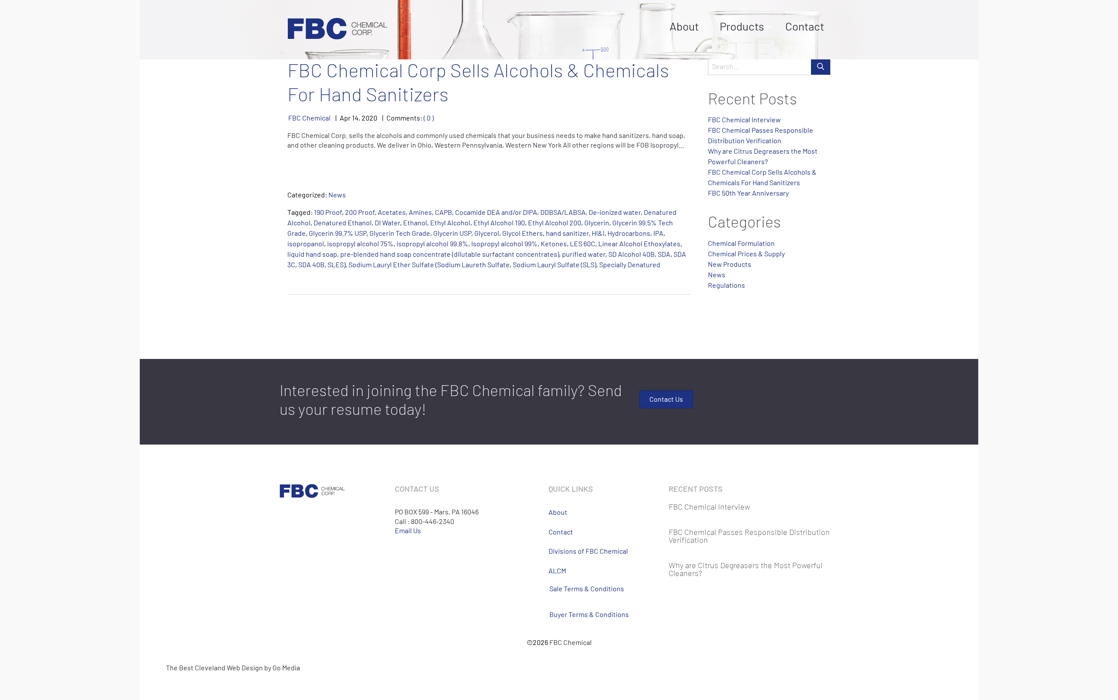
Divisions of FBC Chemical (588, 551)
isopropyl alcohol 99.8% (432, 243)
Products (742, 26)
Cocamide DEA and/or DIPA (496, 212)
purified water (583, 254)
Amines (420, 212)
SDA (664, 254)
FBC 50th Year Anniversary (748, 193)
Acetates (392, 212)
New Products (729, 264)
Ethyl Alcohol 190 (499, 222)
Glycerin (596, 222)
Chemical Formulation (741, 243)
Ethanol (415, 222)
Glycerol (486, 233)
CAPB (443, 212)
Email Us (408, 530)
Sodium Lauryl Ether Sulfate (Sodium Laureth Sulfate (429, 264)
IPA (658, 233)
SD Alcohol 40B (631, 254)
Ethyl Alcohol (450, 222)
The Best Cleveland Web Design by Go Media (233, 667)
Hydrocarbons (628, 233)
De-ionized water (615, 212)
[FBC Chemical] (337, 27)
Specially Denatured (629, 264)
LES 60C (582, 243)
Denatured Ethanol (343, 222)
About (684, 26)
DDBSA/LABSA (563, 212)
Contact (804, 26)
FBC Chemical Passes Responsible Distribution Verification (749, 536)
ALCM (557, 570)
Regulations (726, 285)
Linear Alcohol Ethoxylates (639, 243)
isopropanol (305, 243)
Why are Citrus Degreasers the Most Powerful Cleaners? (745, 569)
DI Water (387, 222)
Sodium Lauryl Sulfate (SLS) (554, 264)
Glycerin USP (452, 233)
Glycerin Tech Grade (399, 233)
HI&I (598, 233)
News (337, 194)
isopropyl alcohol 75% (360, 243)
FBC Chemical (309, 118)
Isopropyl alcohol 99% (504, 243)
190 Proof (328, 212)
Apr (345, 118)
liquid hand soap (312, 254)
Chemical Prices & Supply (746, 253)
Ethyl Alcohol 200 (554, 222)
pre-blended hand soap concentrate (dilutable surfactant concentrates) (449, 254)
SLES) (336, 264)
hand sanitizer (567, 233)
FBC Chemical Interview (744, 119)
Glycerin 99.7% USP (337, 233)
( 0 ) (429, 118)
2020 (369, 118)
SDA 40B (311, 264)
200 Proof (360, 212)
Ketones (554, 243)
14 (355, 118)
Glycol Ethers (522, 233)
